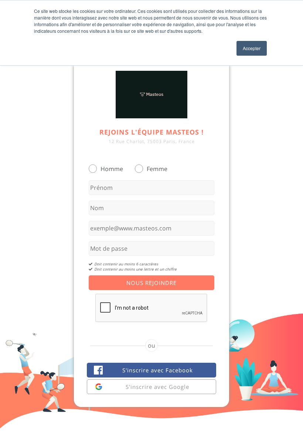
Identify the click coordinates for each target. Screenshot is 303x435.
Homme (112, 169)
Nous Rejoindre (151, 282)
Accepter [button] (252, 48)
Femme (157, 169)
